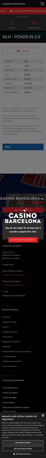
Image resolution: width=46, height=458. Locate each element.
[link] (23, 240)
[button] (23, 454)
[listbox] (43, 415)
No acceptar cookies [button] (23, 449)
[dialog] (23, 435)
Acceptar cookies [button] (23, 443)
